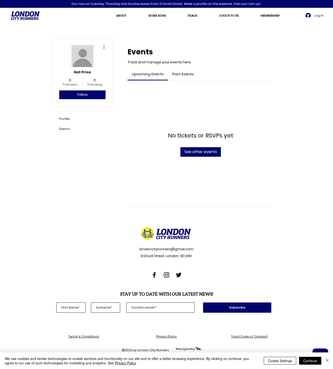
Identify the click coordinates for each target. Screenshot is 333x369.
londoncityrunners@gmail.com (166, 249)
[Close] (327, 360)
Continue (310, 360)
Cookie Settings (280, 360)
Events (64, 128)
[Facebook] (154, 275)
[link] (148, 74)
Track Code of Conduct (249, 336)
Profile (64, 119)
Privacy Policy (166, 336)
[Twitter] (178, 275)
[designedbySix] (188, 348)
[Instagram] (166, 275)
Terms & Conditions (83, 336)
